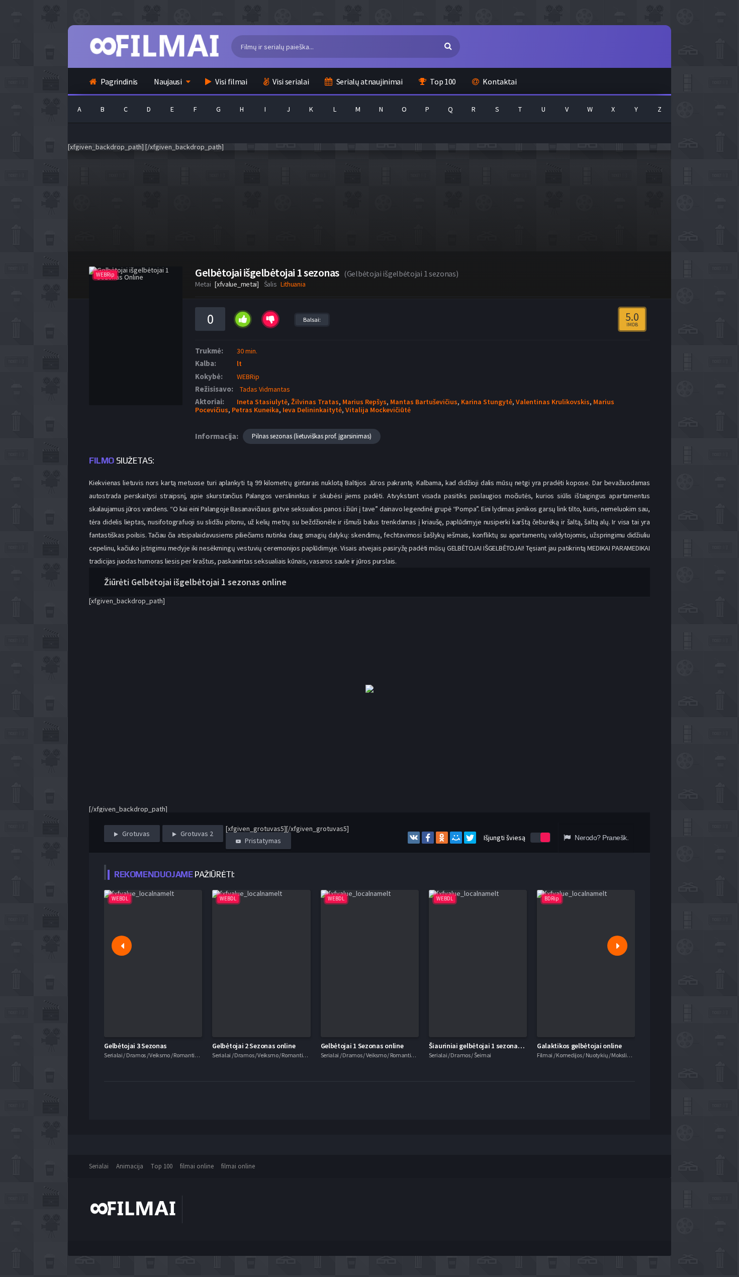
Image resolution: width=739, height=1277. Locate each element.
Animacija (129, 1166)
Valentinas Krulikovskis (553, 401)
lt (239, 363)
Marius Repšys (364, 401)
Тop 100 (161, 1166)
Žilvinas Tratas (315, 401)
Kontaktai (499, 81)
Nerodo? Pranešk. (600, 838)
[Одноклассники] (442, 838)
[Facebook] (428, 838)
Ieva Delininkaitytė (312, 409)
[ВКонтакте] (414, 838)
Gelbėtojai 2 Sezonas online (253, 1045)
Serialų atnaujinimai (369, 81)
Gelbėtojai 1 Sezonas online (362, 1045)
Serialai (99, 1166)
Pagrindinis (119, 81)
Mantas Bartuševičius (423, 401)
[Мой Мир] (456, 838)
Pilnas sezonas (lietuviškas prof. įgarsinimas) (312, 436)
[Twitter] (470, 838)
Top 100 (442, 81)
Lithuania (293, 284)
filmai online (197, 1166)
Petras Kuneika (255, 409)
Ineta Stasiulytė (262, 401)
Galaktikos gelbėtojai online (579, 1045)
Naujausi (168, 81)
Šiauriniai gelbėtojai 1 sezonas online (485, 1045)
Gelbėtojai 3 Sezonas (135, 1045)
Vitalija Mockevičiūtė (378, 409)
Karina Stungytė (486, 401)
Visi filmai (230, 81)
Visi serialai (290, 81)
